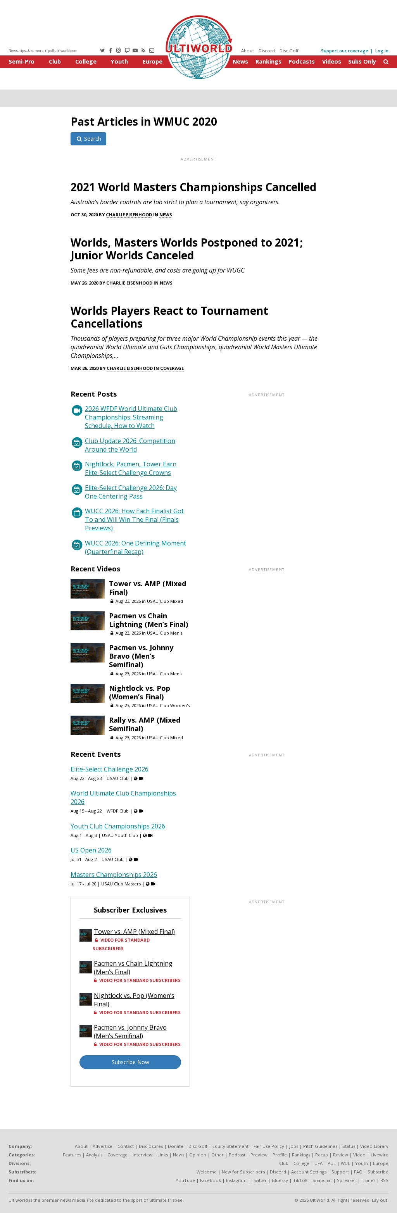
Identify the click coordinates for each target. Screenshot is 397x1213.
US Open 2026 (91, 850)
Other (217, 1155)
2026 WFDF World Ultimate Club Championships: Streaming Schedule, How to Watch (131, 417)
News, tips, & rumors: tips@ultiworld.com (43, 50)
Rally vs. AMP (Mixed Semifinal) (144, 724)
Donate (175, 1146)
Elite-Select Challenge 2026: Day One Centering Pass (131, 491)
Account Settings (308, 1172)
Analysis (94, 1155)
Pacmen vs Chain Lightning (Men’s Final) (148, 620)
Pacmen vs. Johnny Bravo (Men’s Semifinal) (141, 656)
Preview (259, 1155)
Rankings (268, 61)
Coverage (172, 368)
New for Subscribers (243, 1172)
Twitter (259, 1180)
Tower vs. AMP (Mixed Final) (147, 588)
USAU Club (118, 778)
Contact (125, 1146)
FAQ (358, 1172)
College (86, 61)
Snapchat (322, 1180)
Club (55, 61)
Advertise (102, 1146)
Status (348, 1146)
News (240, 61)
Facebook (210, 1180)
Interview (142, 1155)
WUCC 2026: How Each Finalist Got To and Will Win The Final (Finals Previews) (134, 519)
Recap (321, 1155)
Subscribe (378, 1172)
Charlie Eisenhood (129, 214)
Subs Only (362, 61)
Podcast (237, 1155)
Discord (267, 50)
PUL (332, 1163)
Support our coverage (344, 50)
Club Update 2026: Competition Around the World (130, 445)
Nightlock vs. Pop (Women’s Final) (139, 692)
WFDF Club (118, 811)
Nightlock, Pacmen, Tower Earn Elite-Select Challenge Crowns (130, 468)
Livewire (379, 1155)
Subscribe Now (130, 1062)
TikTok (300, 1180)
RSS (384, 1180)
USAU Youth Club (120, 835)
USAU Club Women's (168, 705)
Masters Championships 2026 (114, 874)
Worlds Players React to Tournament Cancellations (169, 317)
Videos (331, 61)
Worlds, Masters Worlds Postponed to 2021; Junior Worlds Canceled (187, 248)
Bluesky (280, 1180)
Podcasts (301, 61)
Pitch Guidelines (320, 1146)
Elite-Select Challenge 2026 (109, 769)
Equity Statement (230, 1146)
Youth (119, 61)
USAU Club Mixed (165, 601)
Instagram (236, 1180)
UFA (318, 1163)
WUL (345, 1163)
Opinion (197, 1155)
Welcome (207, 1172)
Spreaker (346, 1180)
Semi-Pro (22, 61)
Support (340, 1172)
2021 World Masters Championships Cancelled (193, 186)
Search (92, 138)
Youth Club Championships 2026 (118, 826)
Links (162, 1155)
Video (359, 1155)
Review (340, 1155)
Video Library (374, 1146)
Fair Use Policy (269, 1146)
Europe (152, 61)
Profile (280, 1155)
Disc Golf (289, 50)
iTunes (368, 1180)
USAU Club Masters (121, 884)
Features (72, 1155)
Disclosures (151, 1146)
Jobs (293, 1146)
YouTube (185, 1180)
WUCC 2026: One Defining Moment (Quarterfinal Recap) (135, 547)
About (247, 50)
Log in (381, 50)
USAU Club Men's (164, 633)
